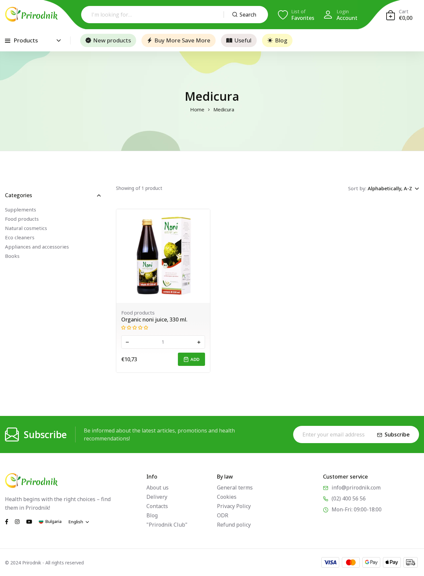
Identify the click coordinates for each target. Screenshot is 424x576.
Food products (22, 218)
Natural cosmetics (26, 228)
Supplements (20, 209)
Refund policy (234, 524)
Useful (242, 40)
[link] (163, 256)
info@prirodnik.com (356, 487)
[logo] (31, 14)
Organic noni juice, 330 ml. (154, 319)
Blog (281, 40)
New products (112, 40)
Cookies (227, 496)
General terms (235, 487)
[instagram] (17, 521)
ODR (222, 515)
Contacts (157, 506)
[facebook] (6, 521)
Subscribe (397, 434)
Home (197, 109)
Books (12, 256)
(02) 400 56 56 (349, 498)
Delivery (156, 496)
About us (157, 487)
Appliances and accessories (37, 246)
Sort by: (357, 188)
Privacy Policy (234, 506)
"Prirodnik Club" (166, 524)
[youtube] (29, 521)
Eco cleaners (19, 237)
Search (247, 14)
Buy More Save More (182, 40)
